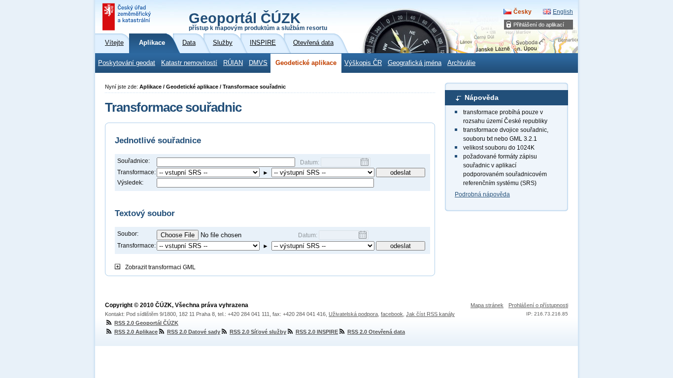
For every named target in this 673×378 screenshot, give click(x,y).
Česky (522, 11)
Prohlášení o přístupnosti (538, 305)
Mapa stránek (487, 305)
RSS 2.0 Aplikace (136, 332)
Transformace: (136, 172)
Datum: (310, 162)
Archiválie (461, 63)
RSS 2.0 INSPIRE (317, 332)
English (563, 11)
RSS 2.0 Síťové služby (258, 332)
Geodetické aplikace (305, 63)
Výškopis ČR (363, 63)
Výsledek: (130, 182)
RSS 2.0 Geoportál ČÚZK (146, 323)
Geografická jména (414, 63)
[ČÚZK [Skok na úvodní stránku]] (127, 16)
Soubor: (127, 233)
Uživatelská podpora (353, 314)
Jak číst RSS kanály (430, 314)
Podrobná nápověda (482, 194)
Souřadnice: (133, 161)
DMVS (258, 63)
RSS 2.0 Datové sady (193, 332)
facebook (392, 314)
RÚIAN (233, 63)
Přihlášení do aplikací (538, 25)
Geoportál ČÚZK (258, 20)
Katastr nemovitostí (189, 63)
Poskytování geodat (126, 63)
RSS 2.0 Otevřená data (376, 332)
